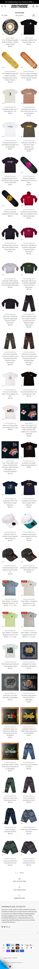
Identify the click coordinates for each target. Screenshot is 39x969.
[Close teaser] (10, 966)
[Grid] (33, 15)
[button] (4, 964)
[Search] (6, 6)
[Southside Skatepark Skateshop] (19, 6)
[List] (36, 15)
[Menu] (2, 6)
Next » (22, 873)
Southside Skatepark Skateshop (14, 962)
